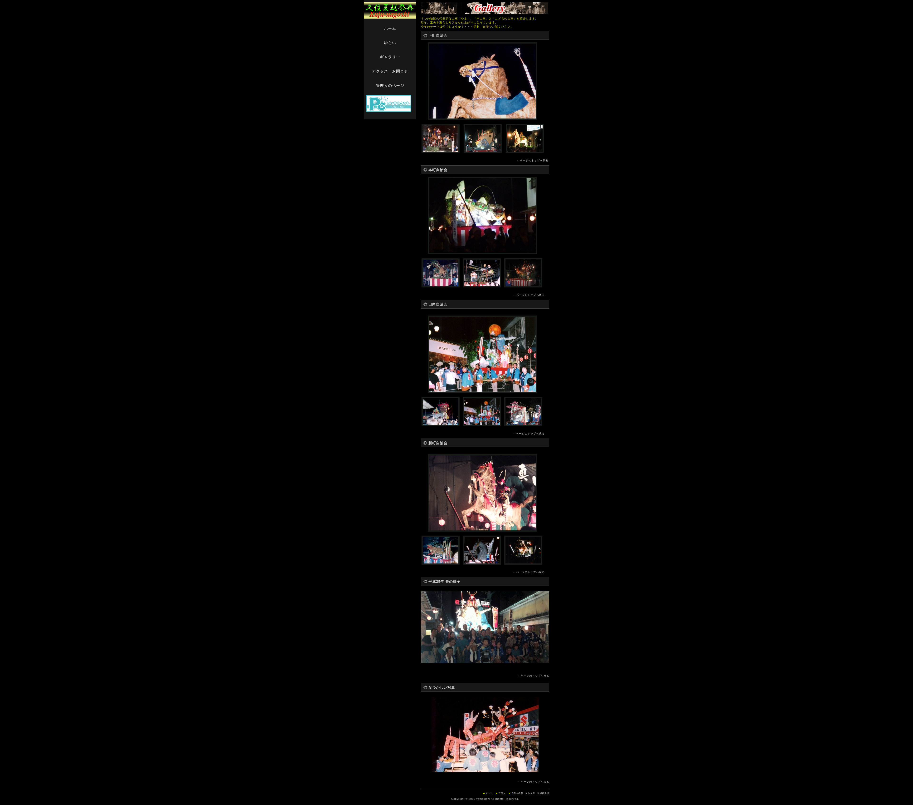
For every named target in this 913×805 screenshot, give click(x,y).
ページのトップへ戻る (534, 160)
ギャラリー (390, 57)
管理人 (501, 793)
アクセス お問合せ (390, 71)
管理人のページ (390, 86)
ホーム (390, 28)
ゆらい (390, 43)
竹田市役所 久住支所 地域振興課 (530, 793)
